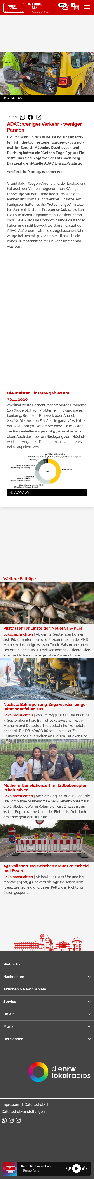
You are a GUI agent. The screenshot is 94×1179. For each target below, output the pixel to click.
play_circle (76, 1168)
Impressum (11, 1105)
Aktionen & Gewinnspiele (24, 989)
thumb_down (68, 1168)
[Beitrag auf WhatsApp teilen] (22, 117)
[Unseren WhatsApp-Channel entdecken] (4, 1120)
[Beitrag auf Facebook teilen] (30, 117)
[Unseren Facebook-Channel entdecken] (11, 1120)
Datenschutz (35, 1105)
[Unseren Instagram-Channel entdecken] (18, 1120)
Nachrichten (13, 977)
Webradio (11, 964)
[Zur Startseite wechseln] (13, 8)
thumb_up (84, 1168)
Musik (8, 1026)
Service (9, 1002)
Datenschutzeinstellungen (23, 1112)
